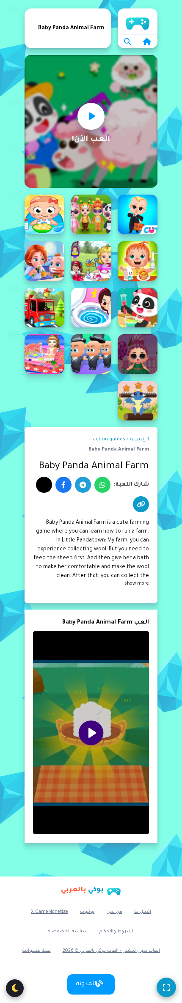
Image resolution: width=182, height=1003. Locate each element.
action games (109, 439)
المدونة (86, 984)
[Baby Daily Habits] (91, 307)
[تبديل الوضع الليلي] (15, 988)
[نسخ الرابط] (141, 504)
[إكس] (44, 485)
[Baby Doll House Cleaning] (44, 354)
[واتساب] (102, 485)
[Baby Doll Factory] (91, 354)
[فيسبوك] (63, 485)
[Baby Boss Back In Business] (137, 214)
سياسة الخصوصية (68, 931)
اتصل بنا (142, 912)
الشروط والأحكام (117, 931)
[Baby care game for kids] (44, 261)
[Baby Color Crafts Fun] (137, 307)
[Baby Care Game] (91, 261)
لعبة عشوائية (36, 951)
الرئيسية (137, 21)
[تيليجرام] (83, 485)
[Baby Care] (44, 214)
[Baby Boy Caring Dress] (91, 214)
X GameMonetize (49, 912)
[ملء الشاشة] (166, 987)
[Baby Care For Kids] (137, 261)
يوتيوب (87, 912)
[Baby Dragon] (137, 400)
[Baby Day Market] (44, 307)
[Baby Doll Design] (137, 354)
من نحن (114, 912)
